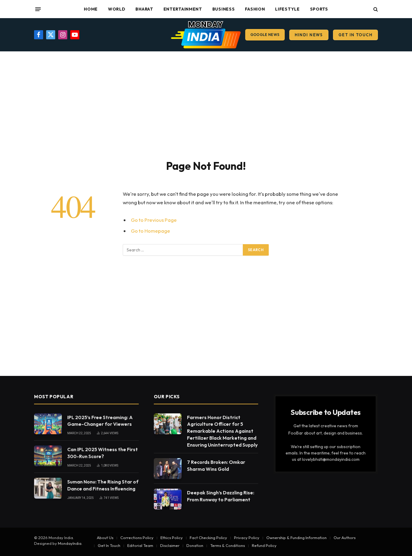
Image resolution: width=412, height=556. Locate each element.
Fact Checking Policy (208, 537)
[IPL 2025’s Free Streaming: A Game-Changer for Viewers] (48, 423)
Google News (265, 34)
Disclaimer (169, 545)
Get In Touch (355, 34)
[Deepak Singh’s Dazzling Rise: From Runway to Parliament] (168, 499)
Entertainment (182, 9)
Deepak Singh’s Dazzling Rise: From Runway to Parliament (220, 496)
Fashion (255, 9)
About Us (105, 537)
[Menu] (38, 9)
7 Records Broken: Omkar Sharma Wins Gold (216, 465)
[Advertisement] (206, 104)
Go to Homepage (150, 231)
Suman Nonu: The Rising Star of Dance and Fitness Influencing (102, 485)
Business (223, 9)
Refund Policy (264, 545)
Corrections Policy (137, 537)
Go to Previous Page (154, 220)
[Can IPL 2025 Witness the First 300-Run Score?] (48, 455)
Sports (319, 9)
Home (91, 9)
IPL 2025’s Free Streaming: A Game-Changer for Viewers (100, 420)
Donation (194, 545)
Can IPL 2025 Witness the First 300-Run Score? (102, 452)
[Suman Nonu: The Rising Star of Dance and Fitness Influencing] (48, 488)
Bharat (144, 9)
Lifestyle (287, 9)
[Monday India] (206, 34)
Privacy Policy (246, 537)
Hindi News (309, 34)
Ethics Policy (171, 537)
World (116, 9)
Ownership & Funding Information (296, 537)
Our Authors (345, 537)
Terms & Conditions (227, 545)
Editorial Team (140, 545)
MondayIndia (69, 543)
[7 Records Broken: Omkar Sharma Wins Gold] (168, 468)
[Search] (375, 9)
